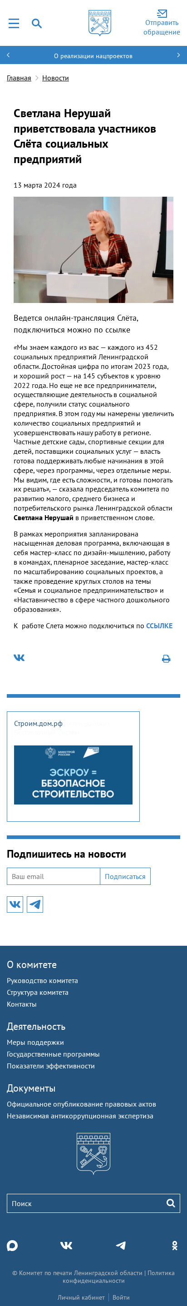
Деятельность (36, 1026)
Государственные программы (53, 1053)
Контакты (22, 1003)
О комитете (32, 964)
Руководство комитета (42, 980)
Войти (121, 1297)
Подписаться (125, 876)
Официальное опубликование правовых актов (81, 1103)
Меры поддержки (35, 1042)
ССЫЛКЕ (159, 625)
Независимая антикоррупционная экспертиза (80, 1115)
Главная (19, 77)
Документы (31, 1088)
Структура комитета (38, 992)
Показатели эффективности (51, 1065)
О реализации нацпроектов (93, 56)
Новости (55, 77)
